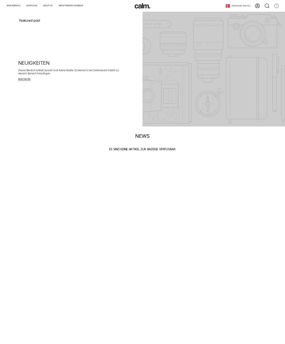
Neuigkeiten (33, 63)
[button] (31, 6)
